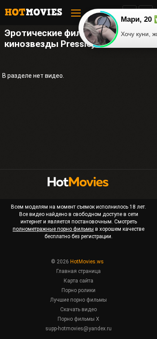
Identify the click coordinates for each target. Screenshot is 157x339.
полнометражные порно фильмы (53, 229)
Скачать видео (78, 309)
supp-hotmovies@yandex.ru (78, 329)
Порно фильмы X (78, 319)
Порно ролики (78, 290)
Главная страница (78, 271)
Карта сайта (78, 281)
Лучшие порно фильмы (78, 300)
